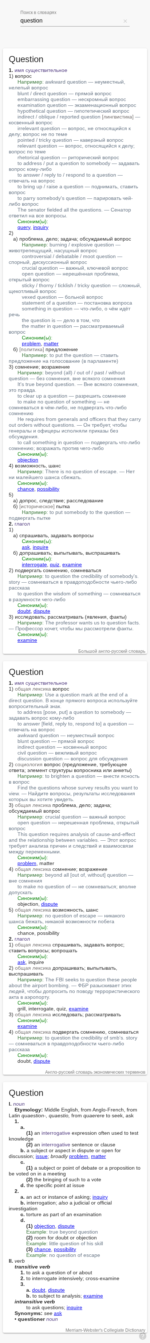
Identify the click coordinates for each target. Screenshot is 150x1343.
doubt (24, 611)
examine (72, 564)
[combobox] (70, 20)
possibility (48, 489)
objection (27, 460)
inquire (40, 547)
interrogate (34, 564)
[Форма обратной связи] (142, 1335)
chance (25, 489)
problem (31, 343)
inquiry (40, 227)
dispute (41, 611)
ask (26, 547)
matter (51, 343)
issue (42, 1156)
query (23, 227)
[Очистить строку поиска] (125, 20)
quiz (54, 564)
